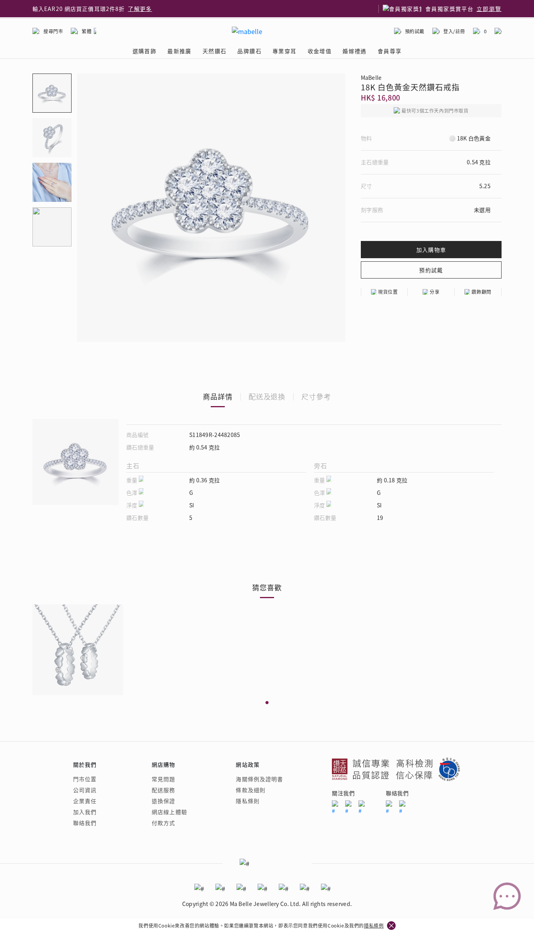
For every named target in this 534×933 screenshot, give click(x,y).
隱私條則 (247, 801)
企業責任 (85, 801)
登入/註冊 (454, 31)
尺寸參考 (316, 396)
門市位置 (85, 779)
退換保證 (163, 801)
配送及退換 (267, 396)
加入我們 (85, 812)
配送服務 (163, 790)
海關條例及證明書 (259, 779)
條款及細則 (250, 790)
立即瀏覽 (489, 9)
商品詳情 (218, 396)
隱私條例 (373, 925)
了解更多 (140, 9)
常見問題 (163, 779)
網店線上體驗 (169, 812)
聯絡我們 (85, 823)
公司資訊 (85, 790)
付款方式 (163, 823)
